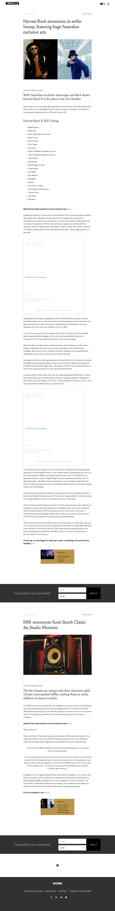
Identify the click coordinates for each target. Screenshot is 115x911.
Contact (63, 891)
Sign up (93, 593)
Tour (32, 14)
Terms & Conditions (80, 891)
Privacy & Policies (33, 891)
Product (33, 615)
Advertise (50, 891)
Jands (47, 793)
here (33, 544)
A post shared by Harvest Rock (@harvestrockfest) (54, 310)
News (25, 14)
